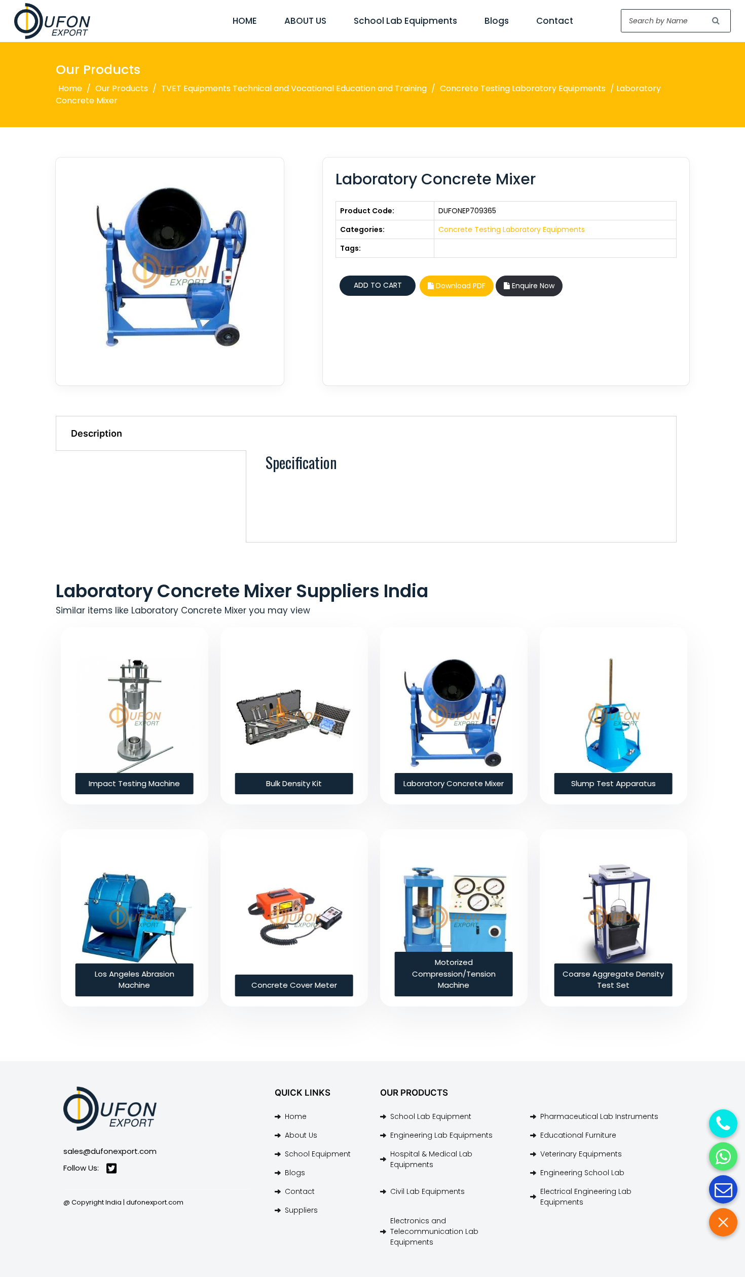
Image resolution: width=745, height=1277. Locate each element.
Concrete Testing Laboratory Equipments (523, 88)
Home (70, 88)
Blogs (497, 21)
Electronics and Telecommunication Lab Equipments (434, 1231)
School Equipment (318, 1154)
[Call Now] (723, 1123)
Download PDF (460, 286)
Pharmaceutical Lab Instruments (599, 1116)
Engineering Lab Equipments (441, 1135)
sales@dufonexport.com (110, 1151)
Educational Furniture (578, 1135)
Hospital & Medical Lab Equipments (431, 1159)
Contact (554, 21)
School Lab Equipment (430, 1116)
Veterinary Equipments (581, 1154)
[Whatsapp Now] (723, 1156)
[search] (716, 21)
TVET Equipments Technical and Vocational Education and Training (294, 88)
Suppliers (301, 1210)
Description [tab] (96, 433)
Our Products (121, 88)
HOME (245, 21)
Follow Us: (81, 1168)
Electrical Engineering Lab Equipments (585, 1196)
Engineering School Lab (582, 1173)
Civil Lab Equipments (427, 1191)
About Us (301, 1135)
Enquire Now (532, 286)
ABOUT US (305, 21)
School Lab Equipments (405, 21)
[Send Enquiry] (723, 1189)
